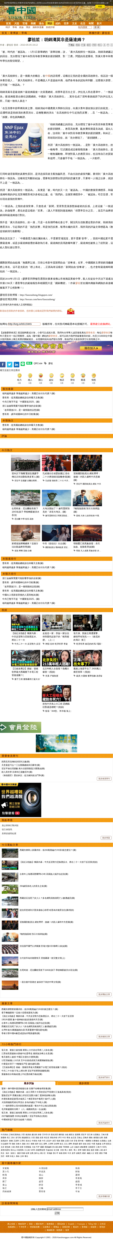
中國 (47, 75)
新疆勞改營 (40, 1150)
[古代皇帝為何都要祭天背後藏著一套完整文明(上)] (10, 958)
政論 (21, 27)
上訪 (71, 1147)
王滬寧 (16, 1141)
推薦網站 (12, 1227)
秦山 (4, 1185)
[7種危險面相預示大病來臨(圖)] (10, 934)
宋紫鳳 (5, 1168)
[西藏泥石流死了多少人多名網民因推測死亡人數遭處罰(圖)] (10, 898)
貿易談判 (5, 1141)
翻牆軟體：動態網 (54, 1230)
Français (81, 1224)
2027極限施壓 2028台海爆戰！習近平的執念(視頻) (24, 1116)
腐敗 (62, 1141)
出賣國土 (96, 1135)
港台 (41, 23)
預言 (3, 1156)
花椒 (25, 551)
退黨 (37, 1138)
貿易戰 (77, 1135)
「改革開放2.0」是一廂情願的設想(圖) (21, 410)
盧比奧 (34, 1135)
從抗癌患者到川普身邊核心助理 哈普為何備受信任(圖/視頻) (47, 910)
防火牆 (55, 1147)
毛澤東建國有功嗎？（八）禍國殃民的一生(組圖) (24, 1109)
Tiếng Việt (92, 1224)
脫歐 (24, 1144)
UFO (60, 1138)
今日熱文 (7, 450)
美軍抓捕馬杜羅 (9, 833)
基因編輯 (48, 1147)
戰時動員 (59, 547)
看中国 (23, 12)
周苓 (4, 1178)
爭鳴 (14, 27)
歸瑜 (77, 1171)
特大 (100, 45)
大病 (82, 515)
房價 (17, 1147)
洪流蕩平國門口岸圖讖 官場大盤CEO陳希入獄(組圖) (44, 946)
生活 (82, 23)
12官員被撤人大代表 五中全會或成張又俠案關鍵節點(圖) (27, 1060)
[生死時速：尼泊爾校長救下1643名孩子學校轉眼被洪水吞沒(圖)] (10, 970)
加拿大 (18, 1144)
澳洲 (19, 1153)
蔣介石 (43, 1153)
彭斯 (101, 1138)
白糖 (30, 551)
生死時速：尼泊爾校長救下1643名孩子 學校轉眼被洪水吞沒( (25, 511)
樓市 (80, 1144)
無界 (67, 1230)
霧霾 (42, 1147)
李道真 (42, 1171)
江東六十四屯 (101, 1147)
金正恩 (73, 1138)
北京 (2, 1147)
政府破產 (100, 676)
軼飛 (4, 1175)
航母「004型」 (52, 711)
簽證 (92, 1150)
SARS (32, 1150)
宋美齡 (49, 1153)
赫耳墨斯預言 (51, 515)
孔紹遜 (48, 480)
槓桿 (36, 1144)
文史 (74, 23)
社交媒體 (4, 1144)
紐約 (58, 23)
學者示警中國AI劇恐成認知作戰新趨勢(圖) (21, 1033)
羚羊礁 (63, 711)
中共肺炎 (4, 1135)
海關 (84, 1150)
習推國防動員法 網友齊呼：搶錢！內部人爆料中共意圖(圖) (86, 476)
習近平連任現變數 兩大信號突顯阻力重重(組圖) (23, 768)
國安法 (71, 1135)
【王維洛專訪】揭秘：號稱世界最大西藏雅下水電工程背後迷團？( (25, 671)
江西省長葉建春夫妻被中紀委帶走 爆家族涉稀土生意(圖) (27, 1053)
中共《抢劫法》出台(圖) (54, 543)
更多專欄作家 (104, 1196)
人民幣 (50, 1144)
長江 (8, 1138)
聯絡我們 (22, 1224)
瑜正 (4, 1188)
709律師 (66, 1147)
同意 (100, 6)
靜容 (41, 1185)
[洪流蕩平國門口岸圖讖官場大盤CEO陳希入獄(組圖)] (10, 946)
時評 (8, 27)
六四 (33, 1138)
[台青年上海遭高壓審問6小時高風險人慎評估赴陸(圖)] (10, 874)
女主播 (57, 1150)
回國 (97, 1150)
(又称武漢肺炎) (15, 1135)
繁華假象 (92, 676)
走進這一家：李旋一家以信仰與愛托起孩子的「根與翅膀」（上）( (56, 636)
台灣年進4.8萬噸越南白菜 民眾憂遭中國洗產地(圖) (25, 1030)
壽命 (18, 1156)
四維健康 (6, 1191)
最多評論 (29, 1083)
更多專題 (106, 838)
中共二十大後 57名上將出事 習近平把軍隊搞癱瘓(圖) (26, 1071)
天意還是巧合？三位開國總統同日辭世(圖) (21, 765)
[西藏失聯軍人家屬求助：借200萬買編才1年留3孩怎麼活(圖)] (10, 850)
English (71, 1224)
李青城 (78, 1185)
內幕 (39, 1141)
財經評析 (50, 27)
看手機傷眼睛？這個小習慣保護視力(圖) (20, 1012)
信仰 (52, 644)
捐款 (31, 1224)
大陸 (16, 23)
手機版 (71, 45)
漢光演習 (54, 1135)
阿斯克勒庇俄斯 (64, 515)
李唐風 (78, 1178)
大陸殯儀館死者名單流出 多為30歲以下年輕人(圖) (24, 1102)
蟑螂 (21, 551)
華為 (68, 1138)
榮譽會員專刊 (10, 755)
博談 (49, 23)
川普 (23, 1135)
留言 (89, 45)
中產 (93, 1144)
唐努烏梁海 (5, 1150)
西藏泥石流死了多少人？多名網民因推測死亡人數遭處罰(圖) (47, 898)
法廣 (109, 1141)
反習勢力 (31, 644)
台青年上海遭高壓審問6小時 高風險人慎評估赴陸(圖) (44, 874)
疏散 (31, 519)
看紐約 (76, 1227)
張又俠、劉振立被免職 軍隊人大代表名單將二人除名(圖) (27, 1050)
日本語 (103, 1224)
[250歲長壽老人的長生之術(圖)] (10, 886)
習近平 (17, 480)
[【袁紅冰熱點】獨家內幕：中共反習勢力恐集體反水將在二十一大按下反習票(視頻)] (10, 862)
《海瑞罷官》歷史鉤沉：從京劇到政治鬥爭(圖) (23, 775)
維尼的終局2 (90, 644)
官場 (24, 23)
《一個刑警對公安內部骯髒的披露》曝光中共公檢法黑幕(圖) (29, 1106)
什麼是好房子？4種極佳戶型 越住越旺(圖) (21, 1064)
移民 (70, 1150)
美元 (41, 1144)
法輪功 (77, 1147)
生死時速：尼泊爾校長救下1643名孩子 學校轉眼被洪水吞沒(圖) (49, 970)
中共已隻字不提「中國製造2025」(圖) (21, 402)
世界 (66, 23)
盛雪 (41, 1181)
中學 (23, 519)
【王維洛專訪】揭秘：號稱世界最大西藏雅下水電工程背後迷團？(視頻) (34, 1067)
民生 (3, 1153)
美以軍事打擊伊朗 (10, 825)
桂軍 (27, 1153)
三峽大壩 (104, 1135)
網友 (95, 484)
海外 (8, 1153)
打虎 (71, 1141)
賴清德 (28, 1135)
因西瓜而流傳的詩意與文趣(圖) (16, 761)
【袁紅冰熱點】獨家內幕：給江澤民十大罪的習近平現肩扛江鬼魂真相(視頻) (36, 1092)
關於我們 (40, 1224)
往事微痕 (95, 1141)
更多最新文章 (104, 1036)
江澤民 (22, 1141)
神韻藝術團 (35, 1227)
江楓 (41, 1188)
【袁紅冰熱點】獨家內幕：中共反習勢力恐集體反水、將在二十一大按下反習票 (38, 1016)
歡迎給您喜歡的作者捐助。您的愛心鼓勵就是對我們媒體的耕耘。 (32, 311)
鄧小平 (55, 1153)
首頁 (8, 23)
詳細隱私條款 (57, 6)
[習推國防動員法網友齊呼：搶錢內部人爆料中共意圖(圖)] (10, 922)
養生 (26, 1156)
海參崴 (98, 1144)
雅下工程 (18, 679)
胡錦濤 (54, 480)
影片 (99, 23)
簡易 (77, 1168)
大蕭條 (84, 676)
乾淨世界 (59, 644)
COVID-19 (46, 1135)
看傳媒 (85, 1227)
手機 (105, 1153)
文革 (22, 1156)
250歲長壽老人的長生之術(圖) (33, 886)
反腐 (67, 1141)
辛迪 (77, 1191)
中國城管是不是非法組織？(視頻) (17, 1119)
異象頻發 (93, 551)
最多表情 (84, 1083)
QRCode (38, 363)
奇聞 (91, 23)
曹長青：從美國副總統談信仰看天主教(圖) (22, 397)
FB (10, 1144)
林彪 (61, 1153)
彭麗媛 (24, 480)
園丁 (4, 1181)
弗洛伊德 (53, 1138)
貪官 (54, 1141)
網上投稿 (11, 1224)
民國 (23, 1153)
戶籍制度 (54, 676)
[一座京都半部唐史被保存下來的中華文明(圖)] (10, 982)
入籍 (101, 1150)
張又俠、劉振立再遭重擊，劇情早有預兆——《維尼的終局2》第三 (86, 636)
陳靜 (41, 1178)
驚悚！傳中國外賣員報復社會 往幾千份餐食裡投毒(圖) (26, 1088)
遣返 (88, 1150)
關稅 (91, 1138)
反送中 (49, 1141)
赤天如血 (101, 551)
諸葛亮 (78, 1153)
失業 (47, 676)
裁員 (78, 676)
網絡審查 (83, 1147)
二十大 (61, 480)
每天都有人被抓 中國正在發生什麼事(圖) (20, 1057)
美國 (33, 23)
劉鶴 (11, 1141)
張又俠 (89, 1135)
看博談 (14, 33)
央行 (28, 1144)
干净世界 (22, 1227)
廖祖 (77, 283)
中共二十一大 (20, 644)
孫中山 (37, 1153)
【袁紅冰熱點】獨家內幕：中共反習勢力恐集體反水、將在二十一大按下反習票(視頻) (59, 862)
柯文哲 (46, 1138)
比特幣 (56, 1144)
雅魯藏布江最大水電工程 (34, 679)
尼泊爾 (17, 519)
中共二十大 (69, 480)
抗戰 (31, 1153)
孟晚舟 (85, 1138)
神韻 (47, 644)
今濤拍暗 (43, 1168)
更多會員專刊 (104, 779)
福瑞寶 (93, 1227)
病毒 (39, 1135)
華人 (66, 1150)
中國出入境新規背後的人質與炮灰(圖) (20, 595)
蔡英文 (108, 1144)
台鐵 (66, 1135)
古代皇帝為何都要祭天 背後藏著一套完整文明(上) (42, 958)
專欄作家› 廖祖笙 (99, 33)
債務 (32, 1144)
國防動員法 (87, 484)
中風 (97, 515)
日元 (66, 1144)
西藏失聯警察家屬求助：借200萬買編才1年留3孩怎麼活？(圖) (30, 1009)
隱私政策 (61, 1224)
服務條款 (50, 1224)
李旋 (66, 644)
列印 (94, 45)
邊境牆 (96, 1138)
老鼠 (16, 551)
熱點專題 (7, 820)
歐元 (61, 1144)
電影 (99, 644)
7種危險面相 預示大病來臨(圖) (34, 934)
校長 (27, 519)
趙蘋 (77, 1181)
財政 (85, 1144)
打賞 (83, 45)
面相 (78, 515)
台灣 (103, 1144)
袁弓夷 (18, 1138)
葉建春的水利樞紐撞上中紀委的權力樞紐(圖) (22, 1074)
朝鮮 (13, 1144)
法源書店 (46, 1227)
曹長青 (42, 1191)
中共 (99, 484)
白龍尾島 (20, 1150)
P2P (38, 1147)
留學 (79, 1150)
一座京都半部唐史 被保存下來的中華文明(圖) (40, 982)
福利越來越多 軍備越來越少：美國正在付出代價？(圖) (28, 393)
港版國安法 (25, 1138)
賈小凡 (5, 1171)
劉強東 (7, 1147)
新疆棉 (3, 1138)
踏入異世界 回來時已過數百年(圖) (17, 772)
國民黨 (61, 1135)
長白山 (13, 1150)
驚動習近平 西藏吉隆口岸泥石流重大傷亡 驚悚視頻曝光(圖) (29, 1095)
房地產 (75, 1144)
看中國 (80, 1141)
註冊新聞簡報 (10, 1203)
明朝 (78, 551)
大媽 (13, 1147)
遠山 (41, 1175)
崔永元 (28, 1141)
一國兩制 (87, 1141)
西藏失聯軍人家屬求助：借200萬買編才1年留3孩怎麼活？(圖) (48, 850)
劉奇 (65, 1153)
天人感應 (84, 551)
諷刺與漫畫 (38, 27)
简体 (78, 45)
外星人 (12, 1156)
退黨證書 (66, 1227)
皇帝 (73, 1153)
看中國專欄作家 (11, 1163)
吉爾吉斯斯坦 (33, 480)
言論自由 (49, 1150)
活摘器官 (91, 1147)
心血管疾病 (90, 515)
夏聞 (77, 1175)
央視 (62, 1150)
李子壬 (78, 1188)
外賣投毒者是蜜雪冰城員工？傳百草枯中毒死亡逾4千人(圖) (29, 1099)
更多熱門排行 (104, 1077)
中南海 (34, 1141)
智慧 (96, 1153)
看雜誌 (56, 1227)
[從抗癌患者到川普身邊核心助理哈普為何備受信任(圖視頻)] (10, 910)
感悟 (101, 1153)
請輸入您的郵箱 (38, 1209)
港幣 (70, 1144)
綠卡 (105, 1150)
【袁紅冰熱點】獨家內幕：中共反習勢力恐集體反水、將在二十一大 (25, 636)
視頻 (4, 610)
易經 (84, 1153)
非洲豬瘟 (27, 1147)
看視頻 (102, 1227)
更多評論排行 (104, 1123)
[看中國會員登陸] (20, 727)
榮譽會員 (90, 332)
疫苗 (41, 1138)
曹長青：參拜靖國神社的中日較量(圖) (20, 414)
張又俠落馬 (7, 829)
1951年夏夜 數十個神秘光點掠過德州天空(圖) (22, 1019)
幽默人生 (90, 1153)
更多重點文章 (104, 994)
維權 (60, 1147)
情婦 (58, 1141)
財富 (89, 1144)
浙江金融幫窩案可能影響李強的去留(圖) (21, 406)
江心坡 (27, 1150)
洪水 (13, 1138)
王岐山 (79, 1138)
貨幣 (45, 1144)
